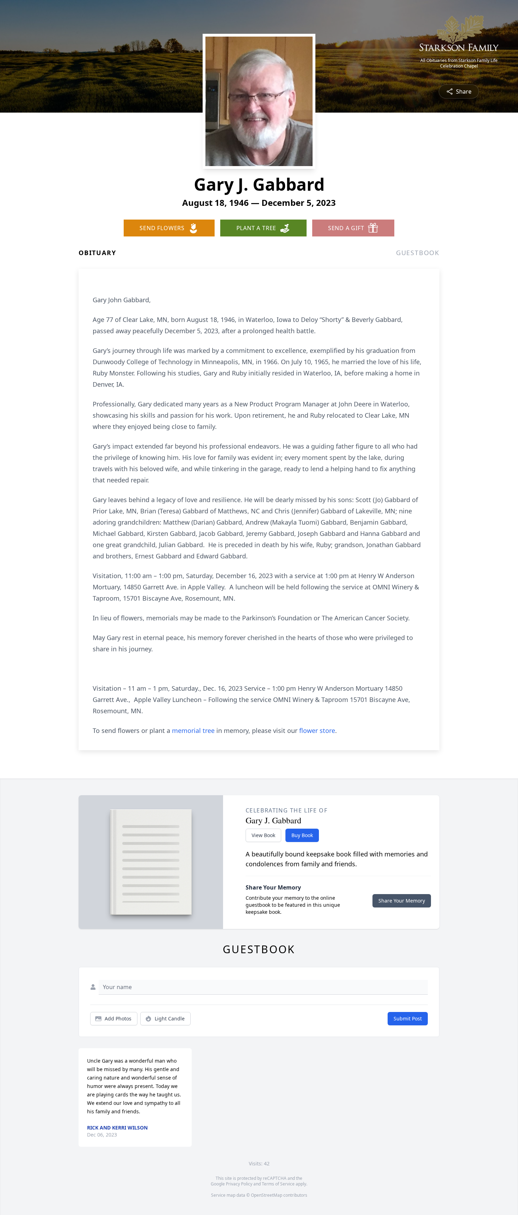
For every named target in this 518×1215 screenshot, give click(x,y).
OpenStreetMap (266, 1195)
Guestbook (417, 252)
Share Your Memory (401, 900)
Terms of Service (278, 1184)
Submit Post (408, 1018)
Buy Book (302, 835)
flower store (317, 730)
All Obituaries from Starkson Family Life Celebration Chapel (459, 63)
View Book (263, 835)
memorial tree (193, 730)
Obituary (97, 252)
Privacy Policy (239, 1184)
